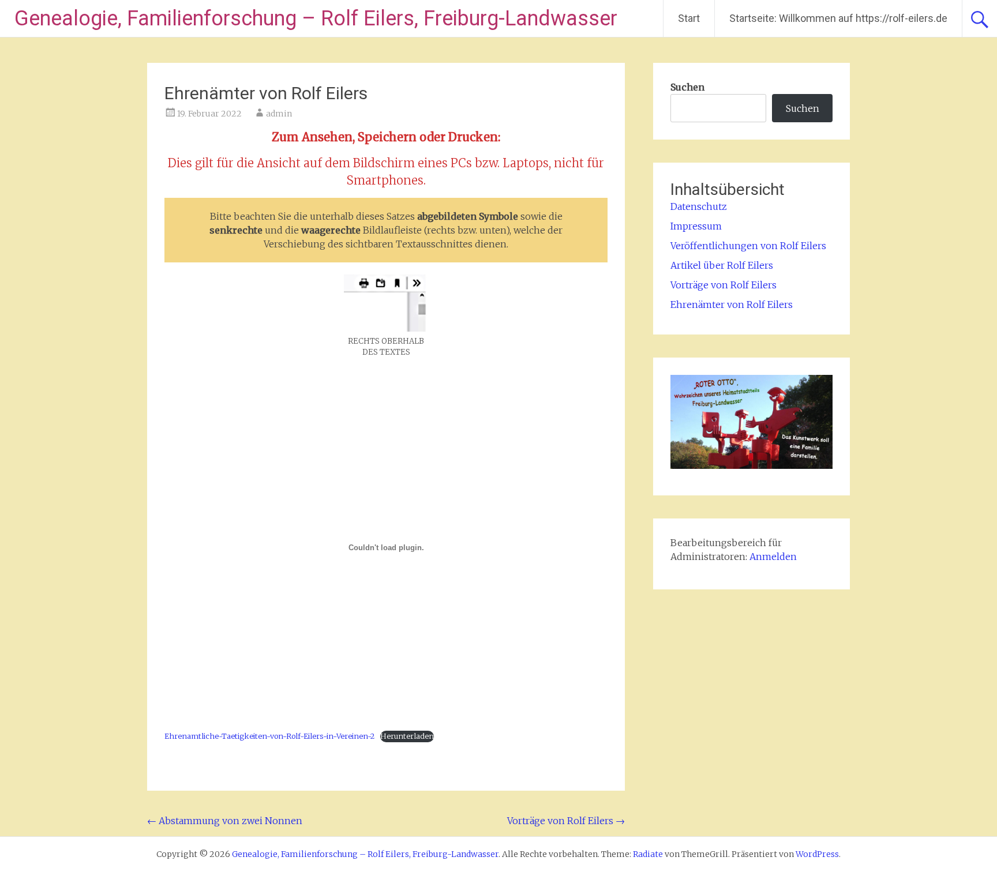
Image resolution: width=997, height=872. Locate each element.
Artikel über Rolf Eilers (721, 265)
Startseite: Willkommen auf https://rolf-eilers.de (838, 18)
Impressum (696, 226)
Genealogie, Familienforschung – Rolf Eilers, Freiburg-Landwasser (315, 18)
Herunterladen (407, 736)
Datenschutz (698, 206)
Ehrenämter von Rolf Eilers (731, 304)
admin (279, 113)
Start (689, 18)
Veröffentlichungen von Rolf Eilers (748, 245)
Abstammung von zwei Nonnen (224, 820)
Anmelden (773, 556)
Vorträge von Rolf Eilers (566, 820)
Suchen (687, 87)
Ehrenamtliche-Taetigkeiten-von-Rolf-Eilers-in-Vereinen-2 (269, 736)
